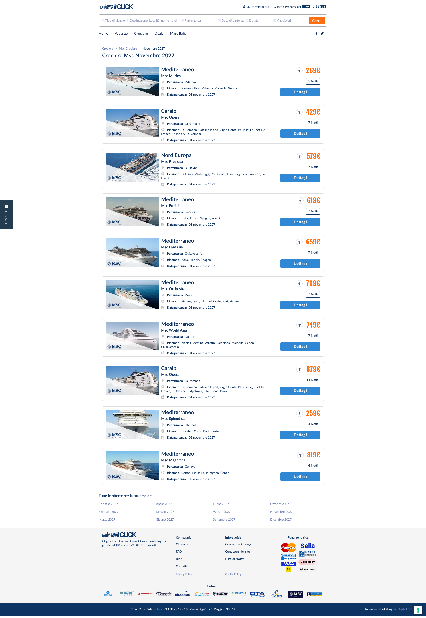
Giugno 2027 (165, 519)
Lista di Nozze (234, 559)
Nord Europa (176, 155)
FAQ (179, 551)
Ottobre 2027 (279, 504)
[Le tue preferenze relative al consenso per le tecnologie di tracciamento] (418, 610)
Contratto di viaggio (238, 544)
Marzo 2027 (107, 519)
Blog (179, 559)
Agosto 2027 (222, 511)
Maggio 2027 (165, 511)
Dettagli (300, 92)
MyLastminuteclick (258, 7)
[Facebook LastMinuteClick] (316, 33)
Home (103, 33)
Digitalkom (405, 609)
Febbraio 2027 (108, 511)
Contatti (181, 566)
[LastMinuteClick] (137, 534)
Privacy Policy (184, 574)
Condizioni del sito (237, 551)
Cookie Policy (233, 574)
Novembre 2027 (281, 511)
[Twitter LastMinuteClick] (322, 33)
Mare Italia (178, 33)
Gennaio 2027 (108, 504)
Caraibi (169, 111)
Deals (159, 33)
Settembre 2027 (224, 519)
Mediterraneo (177, 69)
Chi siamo (182, 544)
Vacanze (121, 33)
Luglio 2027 (221, 504)
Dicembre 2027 (281, 519)
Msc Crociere (128, 48)
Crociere (141, 33)
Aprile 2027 (164, 504)
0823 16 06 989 (314, 6)
